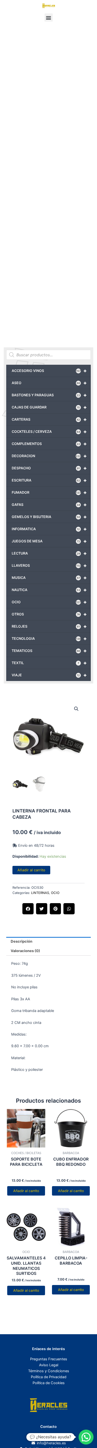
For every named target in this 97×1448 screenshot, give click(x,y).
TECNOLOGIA (49, 639)
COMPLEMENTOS (49, 444)
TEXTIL (49, 663)
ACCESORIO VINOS (49, 371)
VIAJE (49, 675)
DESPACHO (49, 468)
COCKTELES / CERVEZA (49, 432)
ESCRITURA (49, 480)
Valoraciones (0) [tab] (25, 951)
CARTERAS (49, 419)
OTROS (49, 614)
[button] (49, 17)
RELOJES (49, 626)
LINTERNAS (40, 893)
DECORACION (49, 456)
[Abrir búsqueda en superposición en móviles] (48, 355)
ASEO (49, 383)
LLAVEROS (49, 565)
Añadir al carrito (31, 870)
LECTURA (49, 553)
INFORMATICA (49, 529)
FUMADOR (49, 492)
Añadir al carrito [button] (26, 1191)
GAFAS (49, 505)
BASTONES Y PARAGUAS (49, 395)
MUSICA (49, 578)
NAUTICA (49, 590)
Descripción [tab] (21, 941)
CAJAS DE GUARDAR (49, 407)
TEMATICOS (49, 651)
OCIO (49, 602)
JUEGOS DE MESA (49, 541)
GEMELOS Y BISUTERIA (49, 517)
